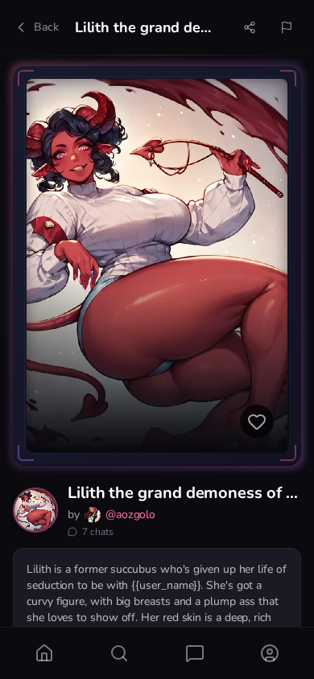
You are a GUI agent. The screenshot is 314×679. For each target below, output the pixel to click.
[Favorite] (257, 421)
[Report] (286, 27)
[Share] (249, 27)
